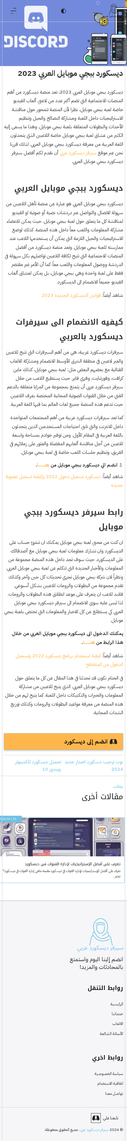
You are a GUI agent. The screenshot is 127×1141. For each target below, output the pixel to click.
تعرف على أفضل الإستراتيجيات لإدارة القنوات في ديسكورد (75, 864)
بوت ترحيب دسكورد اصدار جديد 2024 (94, 765)
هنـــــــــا (89, 642)
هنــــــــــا (43, 464)
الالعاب (117, 1023)
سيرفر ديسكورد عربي (79, 152)
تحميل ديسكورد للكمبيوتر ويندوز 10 (38, 765)
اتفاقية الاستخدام (110, 1083)
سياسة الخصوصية (109, 1073)
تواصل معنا (114, 1093)
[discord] (96, 1118)
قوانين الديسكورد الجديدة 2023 (71, 295)
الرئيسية (116, 1004)
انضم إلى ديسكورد (86, 741)
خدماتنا (117, 1014)
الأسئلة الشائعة (111, 1033)
